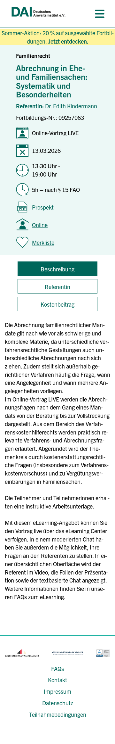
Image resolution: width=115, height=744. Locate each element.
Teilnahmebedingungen (57, 714)
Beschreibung (57, 269)
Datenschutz (57, 703)
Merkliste (43, 242)
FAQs (57, 668)
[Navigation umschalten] (99, 13)
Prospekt (43, 207)
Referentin (57, 286)
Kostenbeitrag (57, 304)
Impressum (57, 691)
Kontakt (57, 679)
